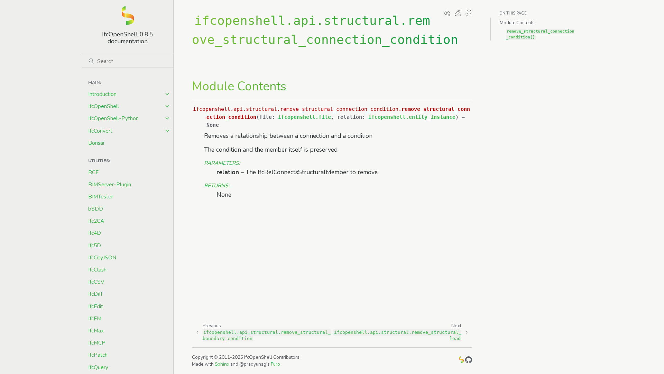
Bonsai (96, 142)
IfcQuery (98, 367)
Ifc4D (94, 233)
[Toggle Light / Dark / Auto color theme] (468, 13)
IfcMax (96, 330)
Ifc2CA (96, 220)
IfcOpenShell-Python (113, 118)
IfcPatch (98, 354)
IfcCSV (96, 281)
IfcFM (94, 318)
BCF (93, 172)
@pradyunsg (252, 364)
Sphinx (222, 364)
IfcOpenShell (103, 106)
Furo (275, 364)
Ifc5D (94, 245)
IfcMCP (96, 342)
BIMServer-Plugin (109, 184)
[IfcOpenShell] (461, 361)
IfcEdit (95, 306)
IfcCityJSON (102, 257)
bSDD (95, 208)
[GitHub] (468, 361)
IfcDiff (95, 293)
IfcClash (97, 269)
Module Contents (517, 23)
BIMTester (100, 196)
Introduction (102, 94)
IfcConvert (100, 130)
